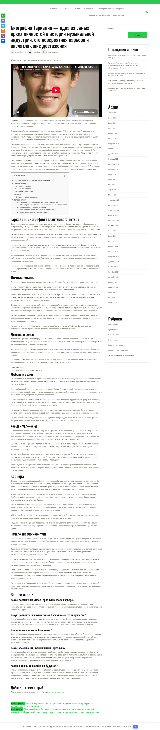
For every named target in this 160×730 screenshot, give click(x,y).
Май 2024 (111, 241)
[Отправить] (3, 40)
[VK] (3, 20)
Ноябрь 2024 (113, 215)
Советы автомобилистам (99, 15)
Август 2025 (112, 174)
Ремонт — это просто (84, 9)
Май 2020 (111, 298)
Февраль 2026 (113, 144)
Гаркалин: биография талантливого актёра (32, 180)
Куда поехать (118, 15)
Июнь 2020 (112, 292)
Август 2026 (112, 113)
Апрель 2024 (113, 246)
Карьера (17, 194)
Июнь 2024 (112, 236)
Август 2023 (112, 282)
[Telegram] (3, 25)
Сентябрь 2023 (113, 277)
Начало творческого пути (28, 197)
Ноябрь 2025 (113, 159)
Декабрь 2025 (113, 154)
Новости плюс (114, 340)
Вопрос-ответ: (20, 200)
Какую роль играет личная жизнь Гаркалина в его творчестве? (43, 205)
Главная (53, 9)
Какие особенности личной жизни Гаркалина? (38, 210)
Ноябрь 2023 (113, 267)
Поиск (111, 28)
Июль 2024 (112, 231)
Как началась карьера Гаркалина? (33, 207)
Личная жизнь (20, 183)
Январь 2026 (113, 149)
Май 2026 (111, 128)
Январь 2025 (113, 205)
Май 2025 (111, 185)
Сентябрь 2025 (113, 169)
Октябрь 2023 (113, 272)
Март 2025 (112, 195)
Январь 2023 (113, 287)
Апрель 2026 (113, 133)
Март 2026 (112, 138)
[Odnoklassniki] (3, 30)
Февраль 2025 (113, 200)
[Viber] (3, 35)
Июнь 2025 (112, 179)
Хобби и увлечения (25, 191)
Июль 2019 (112, 303)
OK (135, 726)
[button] (63, 176)
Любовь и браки (24, 189)
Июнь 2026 (112, 123)
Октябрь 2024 (113, 221)
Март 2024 (112, 251)
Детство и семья (24, 186)
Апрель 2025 (113, 190)
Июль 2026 (112, 118)
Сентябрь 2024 (113, 226)
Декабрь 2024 (113, 210)
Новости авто (66, 9)
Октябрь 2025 (113, 164)
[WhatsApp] (3, 15)
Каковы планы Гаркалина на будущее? (35, 212)
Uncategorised (113, 324)
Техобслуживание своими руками (110, 9)
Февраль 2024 (113, 256)
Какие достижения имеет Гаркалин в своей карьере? (40, 202)
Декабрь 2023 (113, 262)
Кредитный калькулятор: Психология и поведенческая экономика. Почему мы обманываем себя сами (123, 65)
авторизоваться (57, 692)
